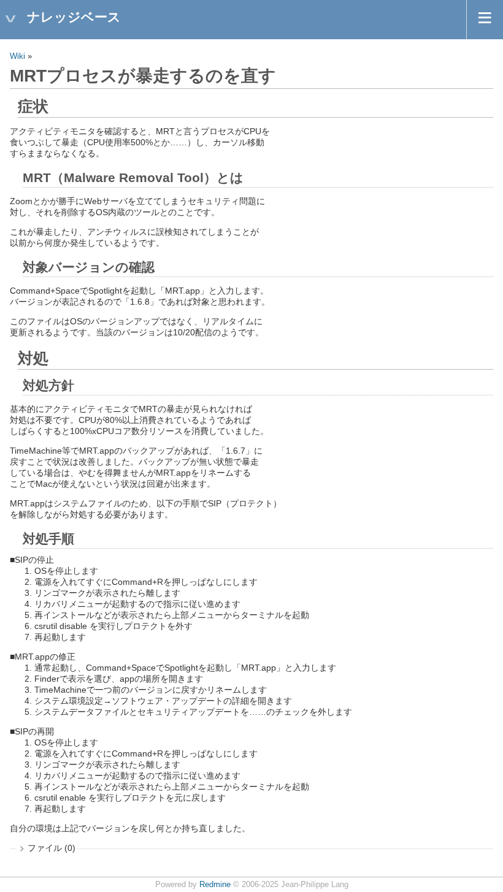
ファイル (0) (51, 848)
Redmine (215, 884)
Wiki (17, 56)
